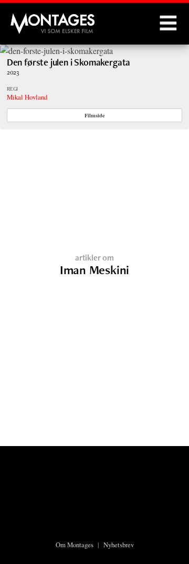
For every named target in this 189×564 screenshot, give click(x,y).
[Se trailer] (56, 50)
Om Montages (74, 544)
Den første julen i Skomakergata (68, 62)
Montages (27, 18)
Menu (168, 23)
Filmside (95, 115)
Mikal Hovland (27, 97)
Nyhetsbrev (118, 544)
